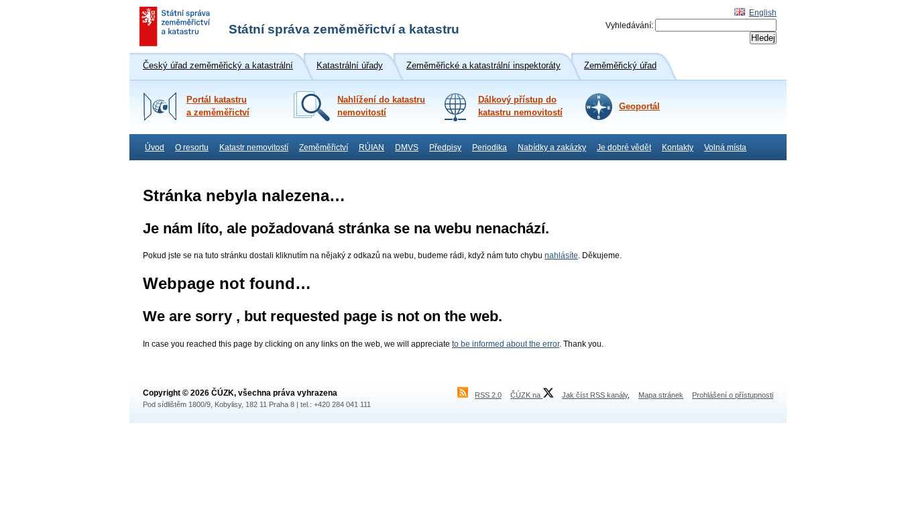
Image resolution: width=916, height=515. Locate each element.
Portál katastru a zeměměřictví (217, 106)
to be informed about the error (505, 344)
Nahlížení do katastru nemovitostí (381, 106)
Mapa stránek (660, 395)
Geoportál (639, 106)
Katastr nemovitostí (253, 147)
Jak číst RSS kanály (595, 395)
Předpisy (445, 147)
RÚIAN (371, 147)
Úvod (154, 147)
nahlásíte (561, 255)
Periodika (489, 147)
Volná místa (725, 147)
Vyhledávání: (629, 25)
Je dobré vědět (624, 147)
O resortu (192, 147)
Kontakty (677, 147)
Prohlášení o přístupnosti (732, 395)
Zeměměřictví (323, 147)
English (763, 12)
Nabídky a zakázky (552, 147)
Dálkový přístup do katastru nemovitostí (520, 106)
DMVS (406, 147)
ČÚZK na (526, 395)
